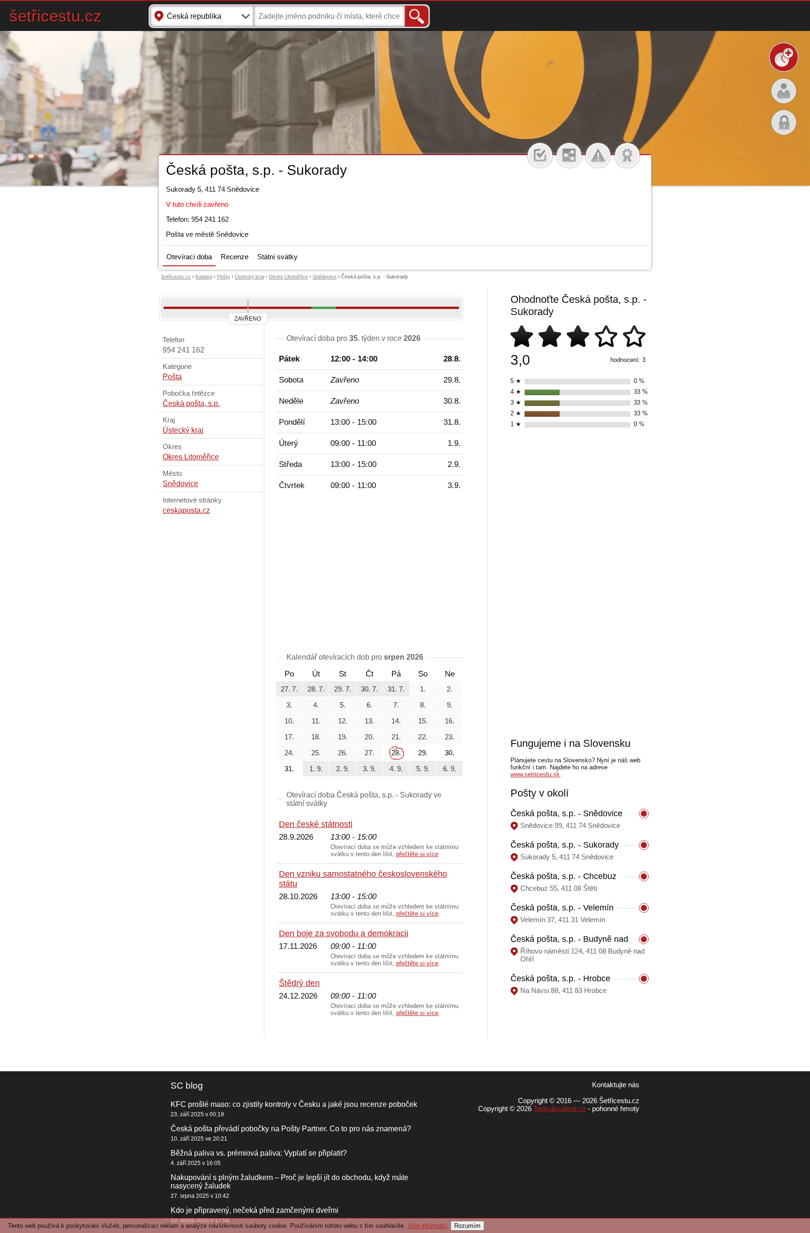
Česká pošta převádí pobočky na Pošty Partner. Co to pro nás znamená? (291, 1129)
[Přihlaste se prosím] (540, 155)
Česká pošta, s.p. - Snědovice (566, 813)
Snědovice (325, 276)
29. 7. (342, 689)
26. (342, 753)
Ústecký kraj (249, 276)
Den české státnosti (315, 824)
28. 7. (316, 689)
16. (449, 721)
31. (289, 769)
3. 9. (369, 769)
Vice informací (427, 1225)
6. (369, 705)
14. (396, 721)
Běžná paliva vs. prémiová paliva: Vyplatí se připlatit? (259, 1153)
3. (289, 705)
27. (369, 753)
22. (423, 737)
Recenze (234, 257)
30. (449, 753)
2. (449, 689)
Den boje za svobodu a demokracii (343, 933)
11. (316, 721)
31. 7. (396, 689)
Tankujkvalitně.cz (559, 1109)
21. (396, 737)
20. (369, 737)
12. (342, 721)
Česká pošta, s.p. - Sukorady (564, 845)
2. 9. (342, 769)
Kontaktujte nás (615, 1085)
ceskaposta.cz (186, 510)
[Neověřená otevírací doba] (627, 155)
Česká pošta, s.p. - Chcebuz (563, 876)
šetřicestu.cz (55, 16)
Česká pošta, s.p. (191, 403)
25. (316, 753)
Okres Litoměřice (288, 276)
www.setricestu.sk (535, 774)
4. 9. (396, 769)
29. (423, 753)
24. (289, 753)
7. (396, 705)
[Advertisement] (370, 573)
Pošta (172, 377)
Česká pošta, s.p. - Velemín (562, 907)
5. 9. (422, 769)
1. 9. (315, 769)
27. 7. (289, 689)
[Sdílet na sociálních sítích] (569, 155)
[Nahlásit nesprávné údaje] (598, 155)
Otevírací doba (189, 257)
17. (289, 737)
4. (316, 705)
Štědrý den (299, 983)
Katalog (203, 276)
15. (423, 721)
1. (423, 689)
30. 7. (369, 689)
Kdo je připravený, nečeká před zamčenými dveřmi (254, 1210)
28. (396, 753)
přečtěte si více (417, 853)
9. (449, 705)
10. (289, 721)
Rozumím (467, 1225)
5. (342, 705)
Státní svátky (277, 257)
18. (316, 737)
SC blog (187, 1085)
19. (342, 737)
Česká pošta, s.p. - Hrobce (560, 978)
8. (423, 705)
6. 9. (449, 769)
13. (369, 721)
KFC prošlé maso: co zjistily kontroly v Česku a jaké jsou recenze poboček (294, 1104)
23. (449, 737)
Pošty (223, 276)
